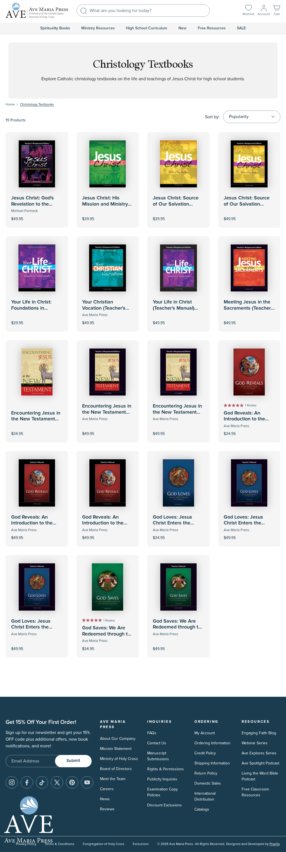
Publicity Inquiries (162, 779)
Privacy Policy (26, 844)
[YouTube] (87, 782)
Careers (107, 789)
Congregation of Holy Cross (103, 844)
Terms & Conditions (59, 844)
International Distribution (205, 796)
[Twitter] (57, 782)
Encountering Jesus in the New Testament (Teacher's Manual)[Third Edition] (106, 415)
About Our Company (117, 738)
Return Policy (205, 773)
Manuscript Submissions (158, 756)
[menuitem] (55, 28)
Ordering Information (212, 743)
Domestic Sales (207, 783)
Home (10, 104)
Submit (73, 760)
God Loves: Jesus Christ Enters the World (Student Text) (175, 523)
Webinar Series (255, 743)
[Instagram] (12, 782)
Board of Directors (116, 768)
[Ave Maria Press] (37, 10)
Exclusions (141, 844)
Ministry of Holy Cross (119, 758)
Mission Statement (116, 748)
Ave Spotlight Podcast (260, 763)
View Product (36, 215)
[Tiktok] (42, 782)
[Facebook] (27, 782)
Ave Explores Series (259, 753)
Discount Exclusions (164, 805)
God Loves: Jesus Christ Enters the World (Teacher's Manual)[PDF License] (35, 630)
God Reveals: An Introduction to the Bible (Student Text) (245, 419)
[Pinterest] (72, 782)
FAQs (151, 733)
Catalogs (201, 809)
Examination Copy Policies (162, 792)
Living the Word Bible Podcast (260, 776)
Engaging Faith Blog (259, 733)
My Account (204, 733)
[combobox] (143, 10)
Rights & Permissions (165, 769)
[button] (276, 11)
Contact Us (156, 743)
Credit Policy (205, 753)
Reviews (107, 809)
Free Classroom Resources (255, 792)
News (105, 799)
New (182, 28)
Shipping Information (212, 763)
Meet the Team (112, 778)
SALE (241, 28)
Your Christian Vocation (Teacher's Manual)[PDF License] (106, 308)
